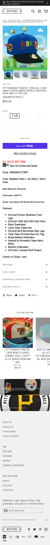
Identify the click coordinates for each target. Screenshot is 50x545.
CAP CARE (7, 451)
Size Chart (8, 485)
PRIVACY (7, 460)
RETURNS (7, 456)
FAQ (4, 446)
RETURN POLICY (11, 287)
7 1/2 (7, 122)
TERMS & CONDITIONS (13, 465)
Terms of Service (11, 436)
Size (5, 111)
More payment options (25, 153)
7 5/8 (19, 122)
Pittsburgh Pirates (14, 20)
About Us (7, 422)
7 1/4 (26, 115)
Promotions (8, 489)
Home (5, 20)
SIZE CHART (9, 272)
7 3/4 (30, 122)
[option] (25, 48)
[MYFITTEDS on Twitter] (34, 529)
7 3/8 (37, 115)
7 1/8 (15, 115)
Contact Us (8, 426)
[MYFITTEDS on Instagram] (45, 529)
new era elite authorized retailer (19, 520)
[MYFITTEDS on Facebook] (28, 529)
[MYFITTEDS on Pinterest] (40, 529)
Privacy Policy (9, 431)
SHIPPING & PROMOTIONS (16, 279)
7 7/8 (7, 128)
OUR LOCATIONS (10, 475)
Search (6, 480)
